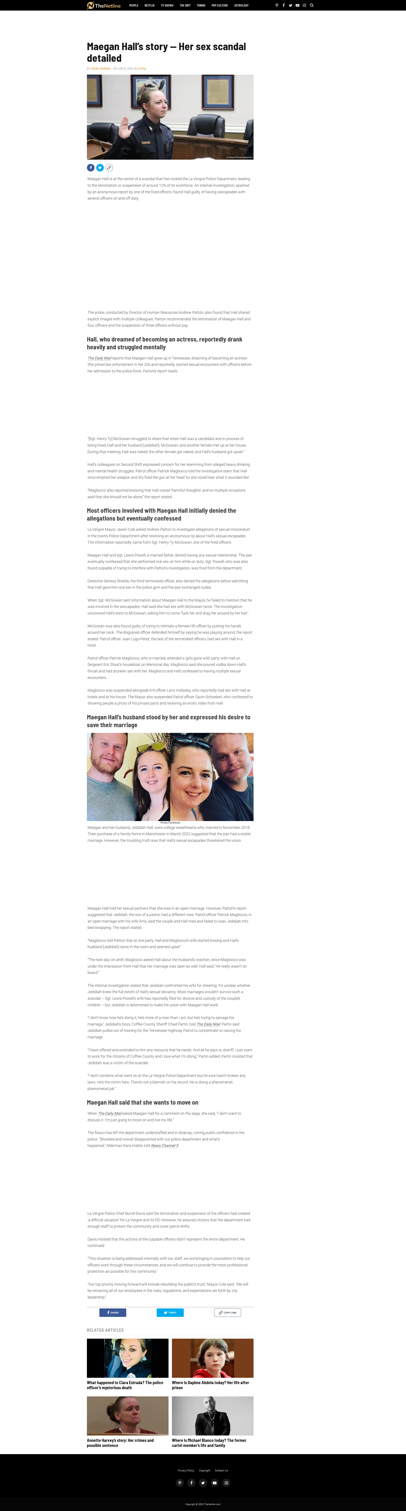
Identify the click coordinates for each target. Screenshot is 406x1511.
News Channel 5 (164, 1145)
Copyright (204, 1470)
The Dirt (185, 5)
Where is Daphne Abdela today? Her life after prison (210, 1385)
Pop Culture (220, 5)
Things (201, 5)
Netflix (150, 5)
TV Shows (167, 5)
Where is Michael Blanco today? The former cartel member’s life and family (209, 1443)
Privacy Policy (186, 1470)
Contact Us (221, 1470)
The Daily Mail (99, 358)
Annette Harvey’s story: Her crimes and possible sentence (120, 1443)
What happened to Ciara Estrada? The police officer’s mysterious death (125, 1385)
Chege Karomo (100, 68)
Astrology (241, 5)
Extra (141, 68)
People (133, 5)
